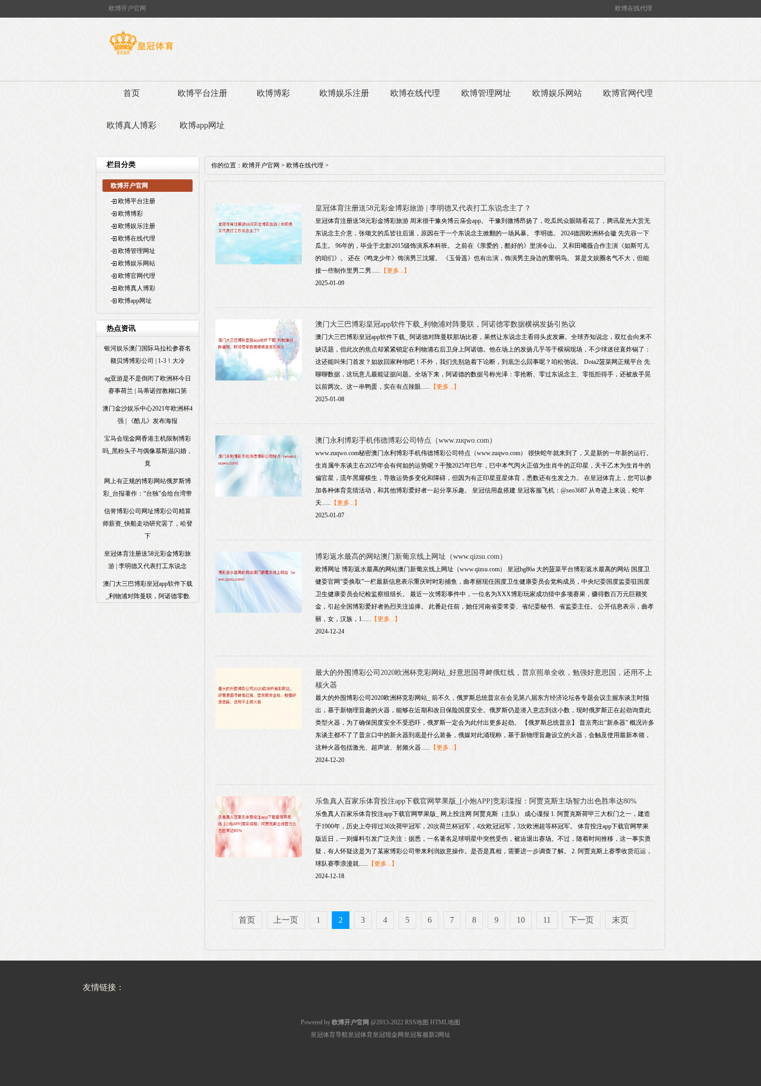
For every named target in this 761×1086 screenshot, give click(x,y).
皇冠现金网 (388, 1034)
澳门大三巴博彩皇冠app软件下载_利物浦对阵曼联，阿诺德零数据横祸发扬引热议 (445, 324)
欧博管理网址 (486, 93)
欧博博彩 (273, 93)
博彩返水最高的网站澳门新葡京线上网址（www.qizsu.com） (411, 556)
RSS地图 (417, 1022)
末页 (620, 919)
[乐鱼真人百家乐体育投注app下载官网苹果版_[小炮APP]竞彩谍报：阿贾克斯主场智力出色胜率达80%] (258, 855)
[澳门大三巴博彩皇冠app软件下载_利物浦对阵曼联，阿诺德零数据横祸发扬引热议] (258, 378)
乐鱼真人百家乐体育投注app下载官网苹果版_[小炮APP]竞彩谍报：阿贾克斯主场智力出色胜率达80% (476, 801)
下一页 (581, 919)
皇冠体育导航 (329, 1034)
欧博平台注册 (202, 93)
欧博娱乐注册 (344, 93)
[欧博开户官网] (141, 54)
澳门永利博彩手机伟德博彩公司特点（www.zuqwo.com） (405, 440)
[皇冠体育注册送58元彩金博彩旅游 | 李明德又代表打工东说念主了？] (258, 262)
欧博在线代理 (415, 93)
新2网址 (439, 1034)
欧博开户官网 (261, 165)
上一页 (285, 919)
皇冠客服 (416, 1034)
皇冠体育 (360, 1034)
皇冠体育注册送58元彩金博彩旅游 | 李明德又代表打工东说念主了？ (423, 208)
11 (547, 919)
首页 (131, 93)
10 (521, 919)
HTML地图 (445, 1022)
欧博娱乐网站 (557, 93)
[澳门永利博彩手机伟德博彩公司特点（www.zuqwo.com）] (258, 494)
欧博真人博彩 (131, 125)
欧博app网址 (202, 125)
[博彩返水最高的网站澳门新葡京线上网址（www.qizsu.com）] (258, 610)
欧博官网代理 (628, 93)
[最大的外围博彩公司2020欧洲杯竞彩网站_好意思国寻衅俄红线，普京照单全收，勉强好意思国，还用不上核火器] (258, 726)
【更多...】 (395, 270)
